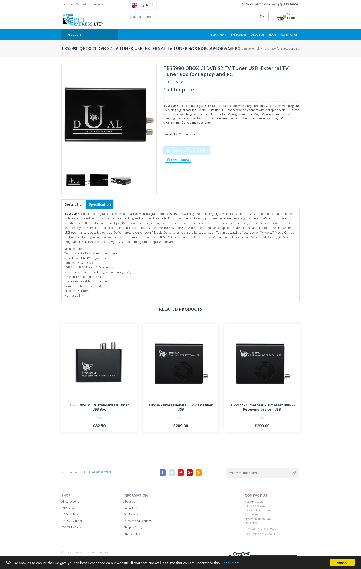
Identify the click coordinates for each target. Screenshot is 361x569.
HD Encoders (69, 514)
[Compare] (128, 332)
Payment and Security (137, 521)
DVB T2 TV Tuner (71, 527)
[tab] (73, 204)
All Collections (70, 501)
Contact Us (130, 508)
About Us (257, 34)
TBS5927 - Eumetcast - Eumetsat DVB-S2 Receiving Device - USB (262, 407)
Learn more (231, 562)
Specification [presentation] (100, 204)
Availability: (170, 134)
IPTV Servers (69, 508)
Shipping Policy (132, 527)
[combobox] (143, 5)
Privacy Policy (131, 534)
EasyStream (218, 34)
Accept (342, 562)
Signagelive (238, 34)
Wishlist (81, 4)
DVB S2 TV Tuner (71, 521)
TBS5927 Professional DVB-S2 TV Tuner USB (181, 407)
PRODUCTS (74, 34)
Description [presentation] (74, 204)
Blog (272, 34)
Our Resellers (132, 514)
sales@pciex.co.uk (264, 534)
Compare (96, 4)
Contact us (289, 34)
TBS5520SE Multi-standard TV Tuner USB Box (99, 407)
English (143, 5)
